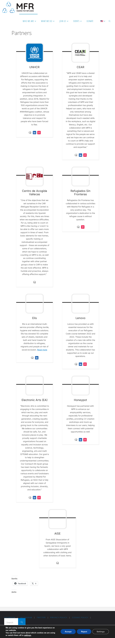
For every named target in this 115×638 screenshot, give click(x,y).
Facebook (9, 617)
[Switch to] (102, 21)
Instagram (26, 617)
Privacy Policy (58, 617)
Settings (101, 631)
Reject (84, 631)
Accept (68, 631)
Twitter (41, 617)
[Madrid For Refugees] (18, 7)
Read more (42, 350)
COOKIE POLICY (80, 617)
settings (27, 635)
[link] (110, 21)
